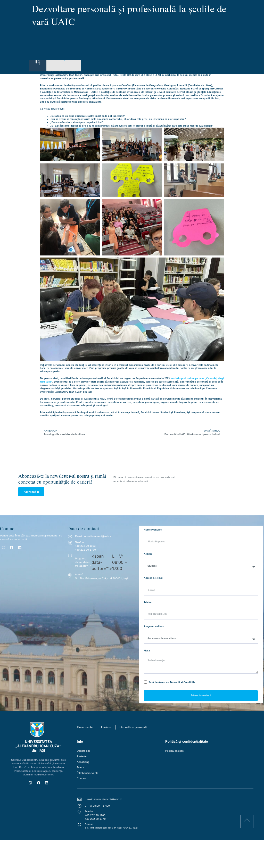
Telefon (148, 602)
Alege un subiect (154, 626)
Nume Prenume (153, 529)
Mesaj (147, 650)
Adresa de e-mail (153, 578)
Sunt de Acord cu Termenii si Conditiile (171, 682)
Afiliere (148, 554)
